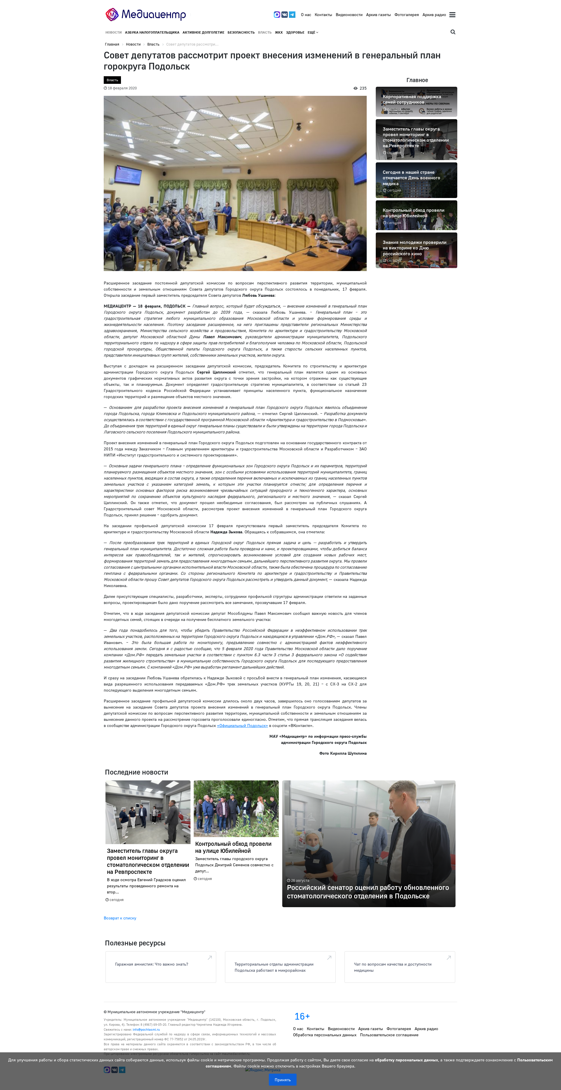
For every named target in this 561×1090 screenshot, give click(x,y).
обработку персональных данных (406, 1059)
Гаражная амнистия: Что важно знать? (151, 963)
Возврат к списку (120, 917)
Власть (265, 32)
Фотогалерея (406, 14)
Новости (113, 32)
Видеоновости (349, 14)
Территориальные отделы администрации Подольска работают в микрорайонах (274, 967)
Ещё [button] (312, 32)
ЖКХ (279, 32)
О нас (306, 14)
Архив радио (434, 14)
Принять (283, 1079)
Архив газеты (378, 14)
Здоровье (295, 32)
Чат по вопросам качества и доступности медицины (393, 967)
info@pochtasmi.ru (146, 1029)
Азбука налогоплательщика (152, 32)
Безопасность (241, 32)
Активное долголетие (203, 32)
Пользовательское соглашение (389, 1034)
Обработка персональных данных (324, 1034)
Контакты (323, 14)
